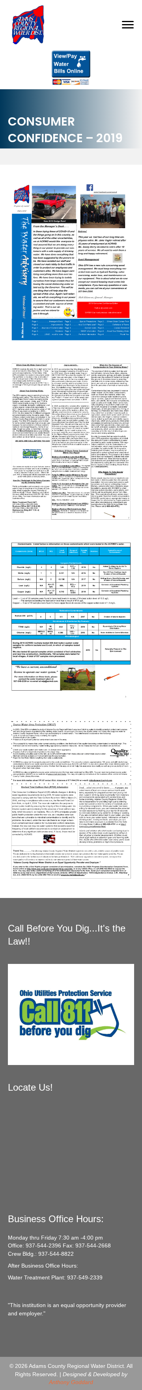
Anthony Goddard (71, 1382)
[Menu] (128, 25)
